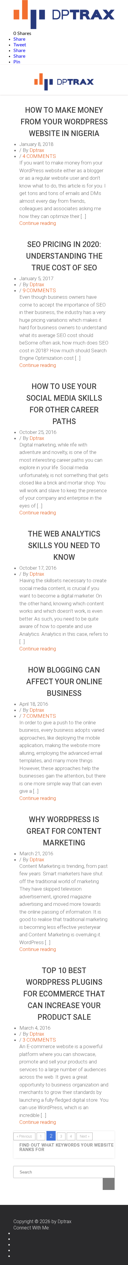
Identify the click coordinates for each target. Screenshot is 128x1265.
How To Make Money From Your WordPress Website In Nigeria (64, 122)
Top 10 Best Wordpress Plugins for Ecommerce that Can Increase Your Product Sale (64, 994)
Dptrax (36, 150)
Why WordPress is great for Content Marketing (64, 831)
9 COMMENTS (39, 290)
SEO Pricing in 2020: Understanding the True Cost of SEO (64, 256)
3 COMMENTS (39, 1040)
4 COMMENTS (39, 156)
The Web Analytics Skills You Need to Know (64, 546)
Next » (84, 1136)
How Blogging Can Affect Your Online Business (64, 682)
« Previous (24, 1136)
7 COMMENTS (39, 716)
